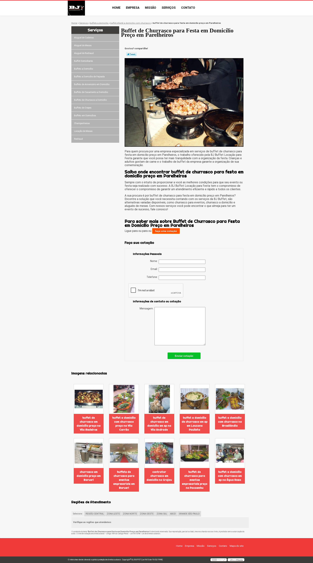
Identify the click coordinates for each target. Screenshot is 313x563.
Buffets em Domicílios (85, 115)
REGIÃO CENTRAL (95, 513)
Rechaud (78, 139)
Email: (155, 269)
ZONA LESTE (113, 513)
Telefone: (153, 277)
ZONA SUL (162, 513)
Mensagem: (147, 308)
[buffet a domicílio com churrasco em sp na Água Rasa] (230, 453)
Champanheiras (82, 123)
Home (116, 7)
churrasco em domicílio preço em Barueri (89, 475)
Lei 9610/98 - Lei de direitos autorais (145, 534)
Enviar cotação (184, 355)
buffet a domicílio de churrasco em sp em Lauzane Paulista (194, 423)
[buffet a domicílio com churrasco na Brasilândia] (230, 399)
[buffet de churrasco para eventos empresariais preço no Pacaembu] (195, 453)
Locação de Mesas (83, 131)
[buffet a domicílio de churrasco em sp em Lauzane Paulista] (195, 399)
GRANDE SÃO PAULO (189, 513)
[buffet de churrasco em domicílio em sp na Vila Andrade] (159, 399)
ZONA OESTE (147, 513)
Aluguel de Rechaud (84, 53)
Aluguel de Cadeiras (84, 37)
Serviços (169, 7)
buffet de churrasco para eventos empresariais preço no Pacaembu (194, 479)
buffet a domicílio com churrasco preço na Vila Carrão (123, 423)
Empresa (132, 7)
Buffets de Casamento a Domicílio (91, 92)
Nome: (154, 261)
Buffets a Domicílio (83, 69)
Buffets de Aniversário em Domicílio (91, 84)
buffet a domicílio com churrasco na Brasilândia (230, 421)
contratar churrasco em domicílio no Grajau (159, 475)
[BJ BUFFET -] (88, 8)
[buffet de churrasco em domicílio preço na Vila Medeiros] (89, 399)
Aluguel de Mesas (83, 45)
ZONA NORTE (130, 513)
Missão (150, 7)
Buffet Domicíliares (83, 61)
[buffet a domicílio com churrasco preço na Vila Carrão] (124, 399)
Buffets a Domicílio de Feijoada (89, 76)
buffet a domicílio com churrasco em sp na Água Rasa (230, 475)
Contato (188, 7)
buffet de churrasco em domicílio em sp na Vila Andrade (159, 423)
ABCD (173, 513)
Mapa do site (236, 546)
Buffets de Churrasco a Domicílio (90, 100)
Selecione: (78, 513)
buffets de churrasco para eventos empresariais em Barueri (124, 479)
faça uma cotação (166, 231)
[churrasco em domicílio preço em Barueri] (89, 453)
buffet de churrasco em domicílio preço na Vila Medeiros (89, 423)
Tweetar (131, 54)
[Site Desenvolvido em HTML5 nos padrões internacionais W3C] (218, 559)
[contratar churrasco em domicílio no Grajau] (159, 453)
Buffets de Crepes (82, 108)
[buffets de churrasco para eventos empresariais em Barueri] (124, 453)
